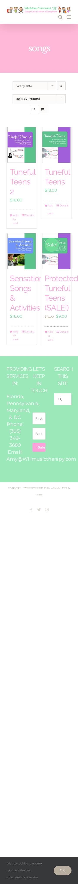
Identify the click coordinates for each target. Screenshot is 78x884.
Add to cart (15, 219)
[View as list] (42, 109)
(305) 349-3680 (15, 438)
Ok (62, 870)
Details (29, 215)
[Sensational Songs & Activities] (22, 251)
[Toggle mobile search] (60, 17)
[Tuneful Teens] (56, 145)
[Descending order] (61, 85)
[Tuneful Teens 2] (22, 145)
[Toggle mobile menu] (69, 17)
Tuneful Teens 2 (22, 181)
